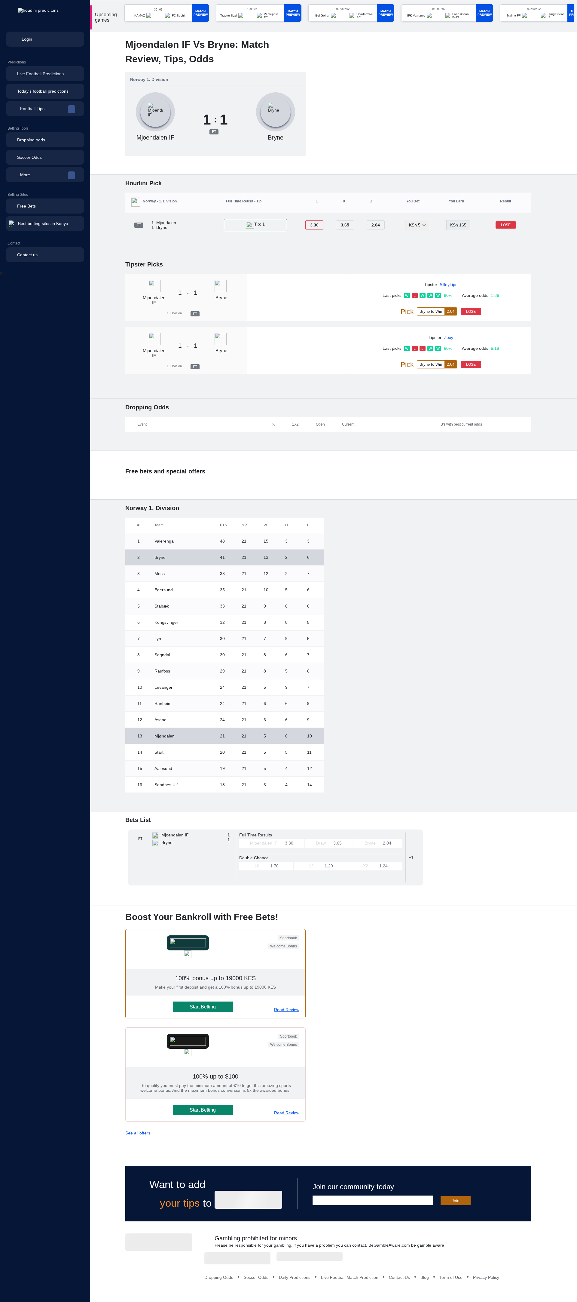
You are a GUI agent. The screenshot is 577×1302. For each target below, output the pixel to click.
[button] (45, 108)
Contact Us (399, 1277)
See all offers (137, 1133)
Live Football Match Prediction (349, 1277)
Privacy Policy (486, 1277)
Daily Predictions (294, 1277)
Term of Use (451, 1277)
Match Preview (201, 13)
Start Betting (203, 1006)
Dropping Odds (218, 1277)
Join (455, 1200)
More (25, 174)
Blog (424, 1277)
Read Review (286, 1009)
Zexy (448, 337)
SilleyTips (448, 284)
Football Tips (32, 108)
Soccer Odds (256, 1277)
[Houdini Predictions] (158, 1242)
